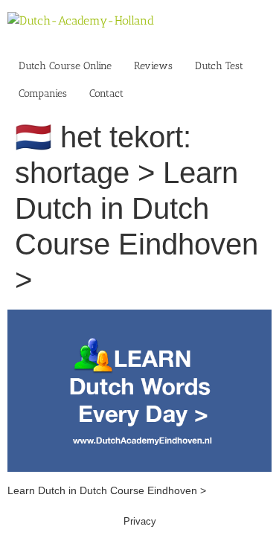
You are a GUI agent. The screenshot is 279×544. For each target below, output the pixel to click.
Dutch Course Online (65, 66)
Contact (106, 93)
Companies (43, 93)
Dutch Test (219, 66)
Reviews (153, 66)
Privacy (140, 521)
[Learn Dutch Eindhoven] (139, 317)
